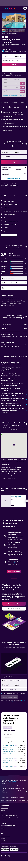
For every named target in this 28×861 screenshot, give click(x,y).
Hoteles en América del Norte (17, 797)
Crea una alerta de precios (14, 562)
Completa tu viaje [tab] (8, 737)
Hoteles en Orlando (8, 749)
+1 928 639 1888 (6, 49)
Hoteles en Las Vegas (8, 753)
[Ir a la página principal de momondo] (10, 8)
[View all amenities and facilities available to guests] (26, 196)
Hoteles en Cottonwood (5, 800)
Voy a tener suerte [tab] (8, 734)
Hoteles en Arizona (20, 798)
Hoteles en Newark (7, 760)
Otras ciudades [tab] (7, 727)
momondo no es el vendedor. (10, 786)
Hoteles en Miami (7, 747)
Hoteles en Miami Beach (9, 756)
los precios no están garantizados (14, 781)
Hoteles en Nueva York (8, 745)
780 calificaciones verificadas (18, 51)
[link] (14, 571)
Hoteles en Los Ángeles (9, 751)
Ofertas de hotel (5, 797)
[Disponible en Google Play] (5, 849)
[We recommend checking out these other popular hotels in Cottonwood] (26, 489)
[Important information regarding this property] (26, 317)
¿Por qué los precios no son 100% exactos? (11, 791)
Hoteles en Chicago (8, 758)
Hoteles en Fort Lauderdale (7, 763)
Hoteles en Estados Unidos (8, 798)
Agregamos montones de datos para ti (13, 788)
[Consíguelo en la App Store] (14, 849)
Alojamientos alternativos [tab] (10, 730)
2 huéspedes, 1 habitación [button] (10, 60)
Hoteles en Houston (8, 766)
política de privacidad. (15, 701)
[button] (2, 8)
